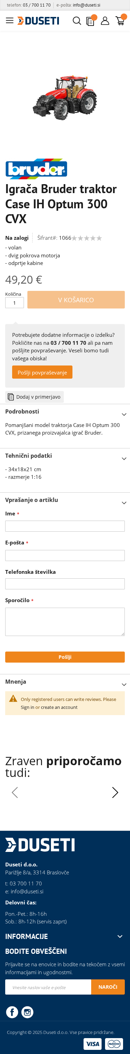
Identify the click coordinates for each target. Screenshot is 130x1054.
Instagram (27, 1012)
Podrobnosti (22, 411)
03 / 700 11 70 (37, 5)
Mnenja (15, 681)
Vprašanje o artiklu (31, 500)
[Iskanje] (78, 21)
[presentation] (115, 792)
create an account (59, 707)
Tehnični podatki (28, 455)
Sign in (27, 707)
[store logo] (38, 21)
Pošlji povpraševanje (42, 372)
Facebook (12, 1012)
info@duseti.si (86, 5)
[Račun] (105, 21)
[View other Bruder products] (36, 168)
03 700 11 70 (26, 883)
